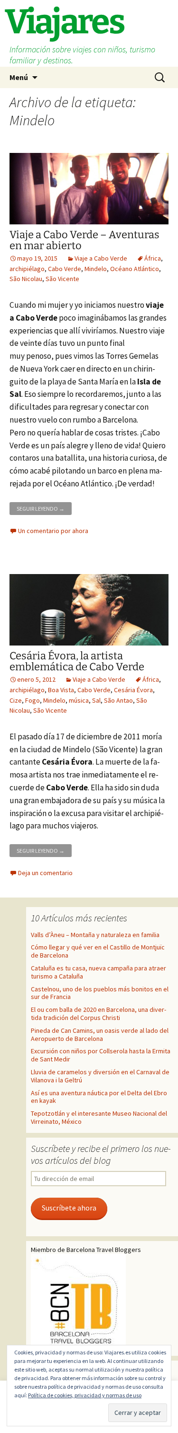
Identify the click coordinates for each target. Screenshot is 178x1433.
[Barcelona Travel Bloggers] (78, 1301)
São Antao (118, 700)
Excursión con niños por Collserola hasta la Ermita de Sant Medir (100, 1055)
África (152, 258)
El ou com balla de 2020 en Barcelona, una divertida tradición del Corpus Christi (98, 1013)
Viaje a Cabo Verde (101, 258)
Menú (18, 77)
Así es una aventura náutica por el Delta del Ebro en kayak (99, 1097)
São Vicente (62, 278)
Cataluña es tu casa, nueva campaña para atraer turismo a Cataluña (98, 972)
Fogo (32, 700)
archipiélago (27, 268)
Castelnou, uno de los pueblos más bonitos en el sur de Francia (100, 993)
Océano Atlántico (134, 268)
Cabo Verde (64, 268)
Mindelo (95, 268)
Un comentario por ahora (53, 530)
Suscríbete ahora (69, 1207)
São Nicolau (25, 278)
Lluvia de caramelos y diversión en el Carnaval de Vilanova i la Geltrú (100, 1076)
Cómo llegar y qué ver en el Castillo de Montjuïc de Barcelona (98, 951)
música (79, 700)
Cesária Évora (133, 690)
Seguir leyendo (44, 507)
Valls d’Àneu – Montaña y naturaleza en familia (95, 934)
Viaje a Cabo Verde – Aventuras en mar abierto (84, 240)
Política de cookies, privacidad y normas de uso (84, 1395)
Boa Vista (61, 690)
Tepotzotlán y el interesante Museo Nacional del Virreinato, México (99, 1117)
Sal (96, 700)
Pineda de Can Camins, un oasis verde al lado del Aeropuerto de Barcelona (100, 1034)
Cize (15, 700)
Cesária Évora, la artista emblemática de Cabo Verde (76, 661)
